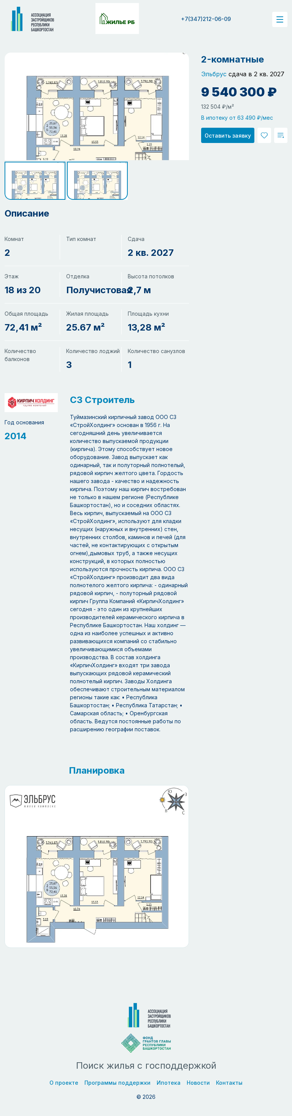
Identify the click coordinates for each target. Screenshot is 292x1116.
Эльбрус (214, 74)
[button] (35, 181)
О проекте (63, 1082)
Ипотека (169, 1082)
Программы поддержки (117, 1082)
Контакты (229, 1082)
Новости (198, 1082)
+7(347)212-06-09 (206, 19)
